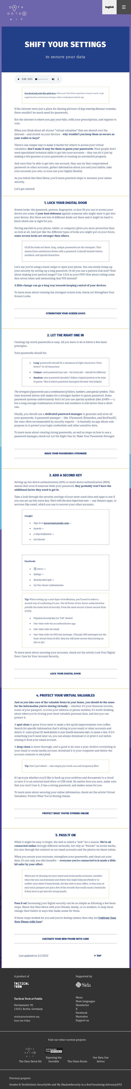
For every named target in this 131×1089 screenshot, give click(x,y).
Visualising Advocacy (104, 1084)
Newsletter (82, 1005)
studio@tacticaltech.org (26, 1016)
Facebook (81, 1012)
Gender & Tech (18, 1084)
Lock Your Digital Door (65, 673)
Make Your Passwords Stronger (66, 453)
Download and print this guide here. (40, 93)
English (109, 7)
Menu (79, 997)
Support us (82, 1020)
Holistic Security (37, 1084)
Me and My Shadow (59, 1084)
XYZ (119, 1084)
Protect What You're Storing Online (65, 813)
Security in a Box (81, 1084)
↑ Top (97, 955)
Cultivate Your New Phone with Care (65, 938)
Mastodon (82, 1016)
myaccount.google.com (56, 523)
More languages (85, 1001)
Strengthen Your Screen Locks (65, 313)
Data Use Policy (22, 1020)
